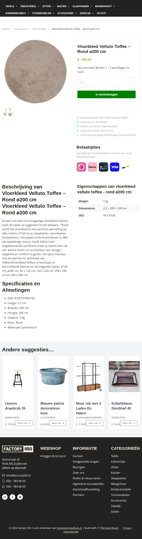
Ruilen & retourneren (87, 478)
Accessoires (65, 13)
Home (5, 29)
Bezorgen (79, 467)
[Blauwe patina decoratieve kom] (53, 377)
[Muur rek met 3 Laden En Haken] (88, 377)
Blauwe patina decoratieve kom (52, 408)
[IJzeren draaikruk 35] (17, 377)
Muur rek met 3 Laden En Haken (88, 408)
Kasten (61, 6)
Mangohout (103, 6)
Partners (78, 495)
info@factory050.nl (18, 475)
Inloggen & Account (53, 456)
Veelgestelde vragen (86, 461)
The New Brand (109, 528)
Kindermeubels (16, 13)
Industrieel (28, 6)
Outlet (101, 13)
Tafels (10, 6)
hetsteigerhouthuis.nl (69, 528)
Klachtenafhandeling (86, 489)
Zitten (46, 6)
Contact (78, 456)
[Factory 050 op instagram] (5, 497)
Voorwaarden (71, 531)
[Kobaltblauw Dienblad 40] (124, 377)
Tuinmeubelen (41, 13)
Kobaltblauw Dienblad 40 (122, 406)
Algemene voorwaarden (88, 484)
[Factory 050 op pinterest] (20, 497)
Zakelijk (85, 13)
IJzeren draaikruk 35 (15, 406)
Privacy (127, 528)
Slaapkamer (81, 6)
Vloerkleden (39, 29)
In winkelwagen (107, 94)
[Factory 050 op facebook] (12, 497)
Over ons (79, 473)
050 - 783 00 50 (15, 481)
